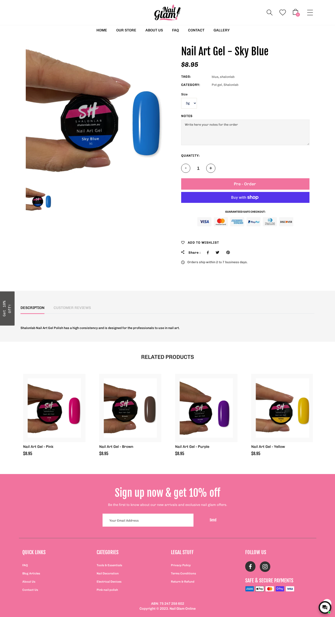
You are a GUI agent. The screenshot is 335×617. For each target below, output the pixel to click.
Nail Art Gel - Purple (191, 446)
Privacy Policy (181, 565)
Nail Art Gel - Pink (37, 446)
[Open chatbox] (325, 607)
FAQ (175, 30)
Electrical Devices (109, 581)
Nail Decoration (108, 573)
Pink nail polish (107, 590)
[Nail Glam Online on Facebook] (250, 567)
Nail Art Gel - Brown (115, 446)
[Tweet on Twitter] (219, 252)
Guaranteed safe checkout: (245, 211)
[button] (7, 308)
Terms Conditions (183, 573)
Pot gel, (217, 85)
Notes (187, 116)
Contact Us (30, 590)
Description (32, 308)
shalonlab (227, 77)
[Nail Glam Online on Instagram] (265, 567)
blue (215, 77)
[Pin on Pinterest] (229, 252)
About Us (28, 581)
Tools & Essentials (109, 565)
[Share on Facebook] (209, 252)
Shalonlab (231, 85)
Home (101, 30)
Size (184, 94)
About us (154, 30)
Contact (196, 30)
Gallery (222, 30)
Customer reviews (72, 308)
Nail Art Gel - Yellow (267, 446)
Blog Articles (31, 573)
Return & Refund (182, 581)
